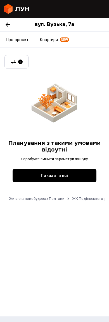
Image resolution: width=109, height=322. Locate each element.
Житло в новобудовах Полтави (36, 198)
